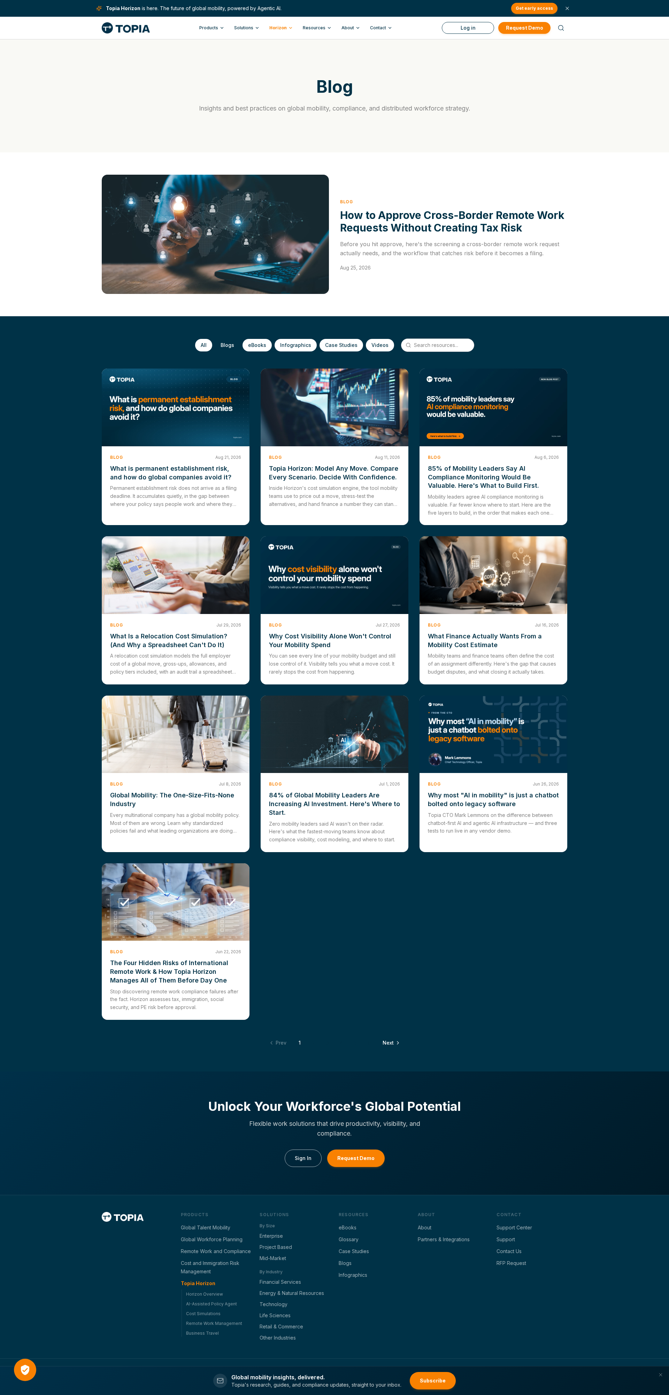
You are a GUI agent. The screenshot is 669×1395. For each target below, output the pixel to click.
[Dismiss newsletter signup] (660, 1374)
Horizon (278, 27)
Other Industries (278, 1338)
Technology (273, 1304)
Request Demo (524, 28)
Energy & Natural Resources (292, 1293)
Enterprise (271, 1236)
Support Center (514, 1227)
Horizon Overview (204, 1294)
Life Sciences (275, 1315)
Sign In (303, 1158)
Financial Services (280, 1282)
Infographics (295, 345)
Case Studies (341, 345)
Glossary (349, 1239)
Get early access (534, 8)
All (204, 345)
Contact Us (509, 1251)
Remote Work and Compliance (216, 1251)
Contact (378, 27)
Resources (314, 27)
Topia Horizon (198, 1283)
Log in (468, 28)
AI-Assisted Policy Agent (211, 1303)
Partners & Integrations (444, 1239)
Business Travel (202, 1333)
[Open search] (561, 28)
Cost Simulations (203, 1313)
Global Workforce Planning (212, 1239)
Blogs (227, 345)
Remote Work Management (214, 1323)
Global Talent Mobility (205, 1227)
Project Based (276, 1247)
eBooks (257, 345)
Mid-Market (273, 1258)
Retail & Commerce (281, 1326)
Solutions (243, 27)
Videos (380, 345)
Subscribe (433, 1380)
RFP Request (511, 1263)
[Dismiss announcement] (567, 8)
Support (506, 1239)
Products (208, 27)
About (347, 27)
